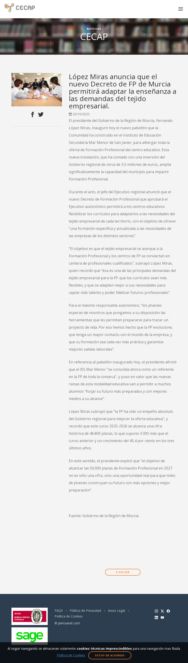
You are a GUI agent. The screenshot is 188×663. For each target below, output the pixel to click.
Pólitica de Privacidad (85, 610)
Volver (124, 572)
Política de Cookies (69, 616)
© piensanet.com (67, 623)
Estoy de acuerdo (109, 655)
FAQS (59, 610)
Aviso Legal (116, 610)
